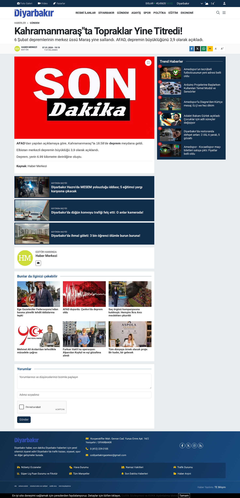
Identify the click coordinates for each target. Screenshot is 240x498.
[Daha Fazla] (210, 49)
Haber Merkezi (46, 256)
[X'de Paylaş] (197, 49)
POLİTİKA (159, 12)
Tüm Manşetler (81, 473)
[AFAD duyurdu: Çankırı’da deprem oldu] (84, 293)
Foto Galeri (26, 3)
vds (15, 486)
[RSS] (200, 445)
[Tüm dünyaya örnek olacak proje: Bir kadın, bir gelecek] (130, 333)
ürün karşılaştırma (65, 486)
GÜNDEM (123, 12)
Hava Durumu (81, 467)
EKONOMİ (187, 12)
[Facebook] (182, 445)
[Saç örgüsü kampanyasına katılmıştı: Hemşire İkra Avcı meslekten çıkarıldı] (130, 293)
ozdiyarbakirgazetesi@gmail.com (108, 455)
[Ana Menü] (224, 13)
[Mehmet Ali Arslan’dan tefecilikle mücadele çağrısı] (38, 333)
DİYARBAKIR (106, 12)
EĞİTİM (173, 12)
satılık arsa (53, 486)
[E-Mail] (38, 263)
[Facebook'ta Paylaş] (191, 49)
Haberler (20, 23)
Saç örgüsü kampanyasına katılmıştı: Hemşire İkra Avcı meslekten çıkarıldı (125, 312)
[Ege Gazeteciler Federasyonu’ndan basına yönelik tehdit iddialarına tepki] (38, 293)
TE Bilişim (220, 487)
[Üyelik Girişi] (223, 3)
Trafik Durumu (185, 467)
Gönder (24, 419)
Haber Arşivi (184, 473)
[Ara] (218, 13)
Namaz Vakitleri (134, 467)
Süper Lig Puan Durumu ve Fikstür (39, 473)
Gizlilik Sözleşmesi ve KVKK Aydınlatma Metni (149, 495)
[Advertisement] (191, 185)
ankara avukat (23, 486)
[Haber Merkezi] (25, 257)
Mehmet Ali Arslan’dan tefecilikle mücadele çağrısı (36, 351)
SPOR (147, 12)
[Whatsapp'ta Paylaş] (204, 49)
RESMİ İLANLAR (86, 12)
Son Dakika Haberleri (136, 473)
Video (44, 3)
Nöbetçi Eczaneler (31, 467)
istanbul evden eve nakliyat (39, 486)
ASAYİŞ (136, 12)
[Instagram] (194, 445)
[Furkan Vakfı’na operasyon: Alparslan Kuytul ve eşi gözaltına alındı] (84, 333)
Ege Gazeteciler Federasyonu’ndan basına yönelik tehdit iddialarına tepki (37, 312)
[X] (188, 445)
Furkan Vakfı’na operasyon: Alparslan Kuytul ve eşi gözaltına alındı (82, 352)
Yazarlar (60, 3)
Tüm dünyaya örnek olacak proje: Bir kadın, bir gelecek (128, 351)
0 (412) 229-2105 (99, 448)
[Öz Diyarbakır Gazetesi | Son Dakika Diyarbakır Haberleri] (34, 13)
